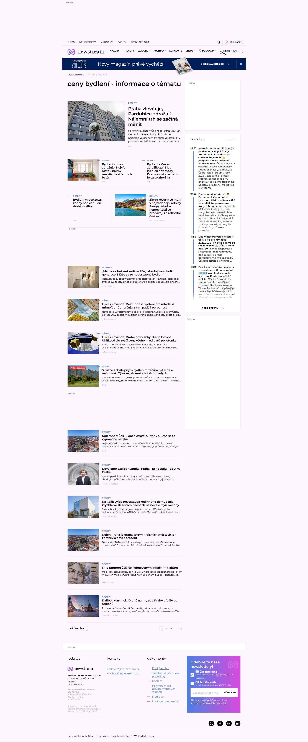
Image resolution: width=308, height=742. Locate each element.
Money (151, 160)
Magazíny (107, 42)
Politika (158, 50)
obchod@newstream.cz (123, 673)
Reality (129, 50)
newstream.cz (76, 74)
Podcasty (208, 50)
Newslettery (87, 42)
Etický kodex (160, 668)
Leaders (143, 50)
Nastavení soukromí (165, 701)
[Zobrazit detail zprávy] (213, 168)
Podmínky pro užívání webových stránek (164, 688)
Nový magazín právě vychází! (131, 64)
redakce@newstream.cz (123, 669)
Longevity (175, 50)
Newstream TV (230, 52)
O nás (71, 42)
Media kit (158, 696)
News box (197, 139)
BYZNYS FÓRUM (140, 42)
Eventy (121, 42)
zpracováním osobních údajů (210, 703)
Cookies (157, 680)
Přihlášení (236, 42)
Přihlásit (230, 692)
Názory (114, 50)
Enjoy (189, 50)
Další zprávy (76, 628)
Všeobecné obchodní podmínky (165, 675)
